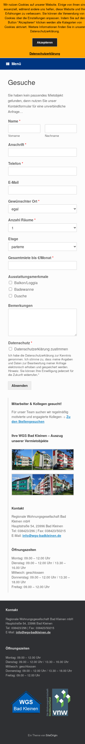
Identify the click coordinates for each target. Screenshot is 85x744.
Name (14, 121)
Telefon (15, 163)
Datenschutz (20, 343)
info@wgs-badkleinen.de (41, 535)
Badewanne (24, 289)
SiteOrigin (51, 735)
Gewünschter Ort (23, 201)
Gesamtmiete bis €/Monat (30, 257)
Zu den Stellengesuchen (41, 419)
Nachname (52, 136)
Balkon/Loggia (26, 282)
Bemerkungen (20, 305)
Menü (16, 63)
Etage (13, 239)
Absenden (20, 385)
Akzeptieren (45, 42)
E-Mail (13, 182)
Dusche (20, 295)
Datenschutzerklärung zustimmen (41, 349)
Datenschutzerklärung (44, 53)
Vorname (14, 136)
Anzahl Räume (22, 220)
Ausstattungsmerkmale (28, 276)
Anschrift (17, 144)
